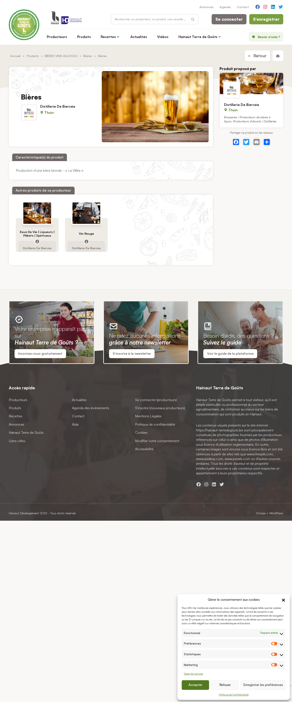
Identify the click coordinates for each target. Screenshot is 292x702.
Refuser (225, 685)
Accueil (15, 56)
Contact (243, 7)
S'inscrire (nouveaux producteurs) (160, 408)
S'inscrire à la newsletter (132, 354)
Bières (87, 56)
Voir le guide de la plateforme (230, 354)
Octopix (261, 513)
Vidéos (162, 37)
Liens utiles (17, 441)
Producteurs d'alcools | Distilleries (254, 121)
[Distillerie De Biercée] (251, 83)
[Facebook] (236, 142)
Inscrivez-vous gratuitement (40, 354)
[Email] (256, 142)
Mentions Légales (148, 416)
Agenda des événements (90, 408)
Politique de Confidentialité (234, 694)
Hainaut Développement (24, 513)
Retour (259, 55)
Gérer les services (193, 673)
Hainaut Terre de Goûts (197, 37)
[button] (283, 599)
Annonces (206, 7)
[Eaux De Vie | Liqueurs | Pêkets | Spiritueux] (37, 213)
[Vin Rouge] (86, 213)
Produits (84, 37)
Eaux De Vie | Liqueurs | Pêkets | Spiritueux (37, 233)
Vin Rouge (86, 233)
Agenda (225, 7)
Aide (75, 424)
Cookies (141, 433)
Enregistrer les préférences (263, 685)
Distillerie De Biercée (57, 106)
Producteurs (57, 37)
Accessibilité (144, 449)
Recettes (108, 37)
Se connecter (229, 19)
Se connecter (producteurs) (156, 400)
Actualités (138, 37)
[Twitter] (246, 142)
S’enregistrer (266, 19)
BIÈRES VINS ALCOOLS (61, 56)
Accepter (195, 685)
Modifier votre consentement (157, 441)
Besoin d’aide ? (269, 37)
